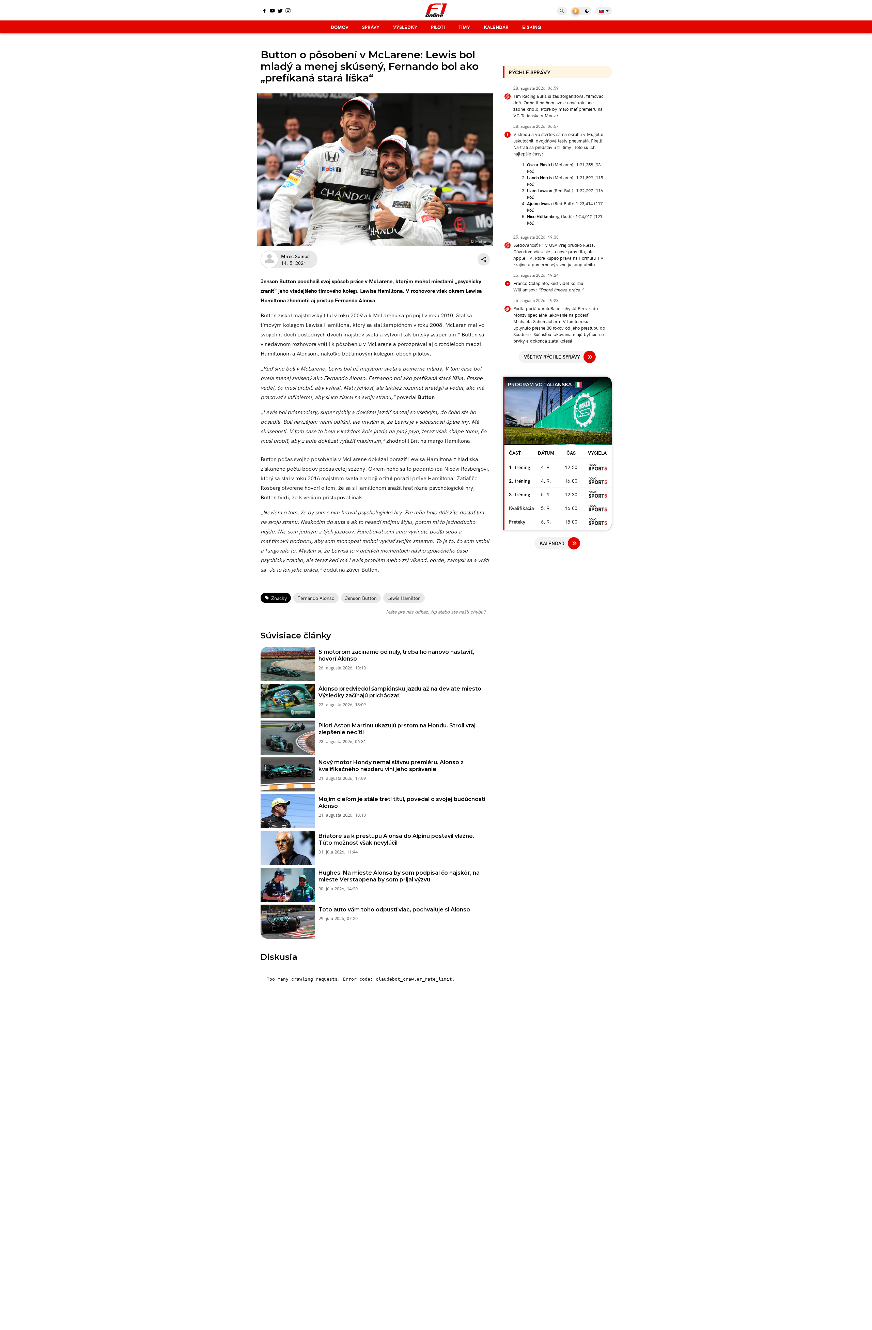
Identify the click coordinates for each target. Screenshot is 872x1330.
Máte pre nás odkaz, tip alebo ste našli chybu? (436, 611)
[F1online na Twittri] (280, 11)
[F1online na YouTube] (272, 11)
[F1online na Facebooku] (264, 11)
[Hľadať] (562, 11)
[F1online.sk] (436, 10)
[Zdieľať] (484, 259)
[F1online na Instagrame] (288, 11)
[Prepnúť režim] (581, 11)
